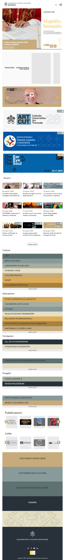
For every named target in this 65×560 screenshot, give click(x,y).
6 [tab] (34, 105)
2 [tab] (28, 105)
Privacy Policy (38, 546)
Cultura (21, 543)
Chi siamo (14, 543)
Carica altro (32, 244)
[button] (32, 101)
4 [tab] (31, 105)
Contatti (49, 543)
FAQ (55, 543)
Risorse (42, 543)
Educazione (28, 543)
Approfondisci (9, 47)
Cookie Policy (28, 546)
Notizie (36, 543)
